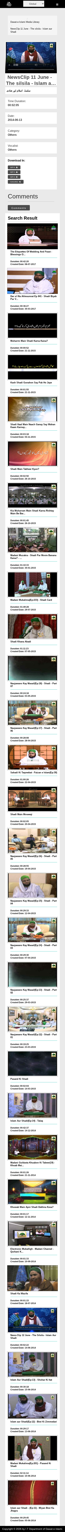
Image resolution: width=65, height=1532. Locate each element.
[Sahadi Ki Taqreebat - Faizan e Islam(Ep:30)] (32, 757)
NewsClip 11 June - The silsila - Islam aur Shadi (31, 30)
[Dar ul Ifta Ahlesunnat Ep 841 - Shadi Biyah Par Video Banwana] (32, 281)
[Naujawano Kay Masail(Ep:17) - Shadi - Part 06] (32, 713)
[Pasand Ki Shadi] (32, 1064)
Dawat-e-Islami (17, 22)
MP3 (13, 172)
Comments (18, 208)
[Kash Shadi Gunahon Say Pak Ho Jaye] (32, 367)
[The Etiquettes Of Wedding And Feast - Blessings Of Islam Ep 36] (32, 236)
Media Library (33, 22)
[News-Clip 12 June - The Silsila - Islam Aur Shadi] (32, 1320)
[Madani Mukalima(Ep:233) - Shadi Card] (32, 585)
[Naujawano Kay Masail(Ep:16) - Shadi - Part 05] (32, 841)
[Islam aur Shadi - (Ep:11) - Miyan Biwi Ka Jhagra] (32, 1493)
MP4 (13, 167)
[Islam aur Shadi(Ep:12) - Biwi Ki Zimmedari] (32, 1406)
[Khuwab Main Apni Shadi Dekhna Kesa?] (32, 1192)
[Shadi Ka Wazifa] (32, 1278)
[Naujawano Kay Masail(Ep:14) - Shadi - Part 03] (32, 930)
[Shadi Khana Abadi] (32, 626)
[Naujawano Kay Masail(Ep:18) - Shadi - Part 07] (32, 668)
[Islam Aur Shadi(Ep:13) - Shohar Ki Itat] (32, 1364)
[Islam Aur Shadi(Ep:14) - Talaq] (32, 1105)
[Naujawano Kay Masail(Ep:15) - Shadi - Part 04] (32, 885)
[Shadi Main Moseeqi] (32, 799)
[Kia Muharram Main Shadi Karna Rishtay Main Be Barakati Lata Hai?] (32, 495)
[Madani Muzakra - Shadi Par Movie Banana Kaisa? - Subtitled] (32, 540)
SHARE (14, 182)
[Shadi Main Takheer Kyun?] (32, 454)
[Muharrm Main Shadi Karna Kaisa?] (32, 326)
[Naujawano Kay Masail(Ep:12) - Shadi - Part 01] (32, 1019)
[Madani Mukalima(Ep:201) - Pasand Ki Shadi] (32, 1448)
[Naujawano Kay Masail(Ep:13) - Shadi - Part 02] (32, 974)
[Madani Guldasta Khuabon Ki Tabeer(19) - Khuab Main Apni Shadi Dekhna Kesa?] (32, 1147)
